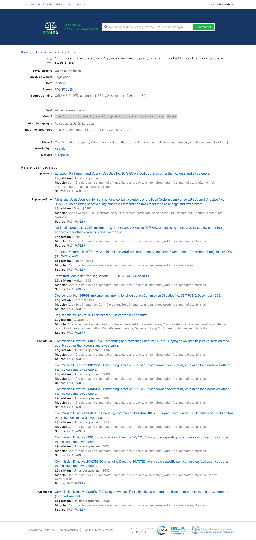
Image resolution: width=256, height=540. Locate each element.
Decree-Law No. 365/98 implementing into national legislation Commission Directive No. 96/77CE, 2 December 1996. (138, 295)
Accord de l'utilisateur (42, 529)
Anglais (60, 148)
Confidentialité (69, 529)
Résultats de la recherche (39, 52)
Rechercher (203, 27)
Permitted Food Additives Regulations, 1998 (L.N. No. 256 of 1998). (102, 276)
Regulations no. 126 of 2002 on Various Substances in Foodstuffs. (101, 315)
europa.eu (62, 155)
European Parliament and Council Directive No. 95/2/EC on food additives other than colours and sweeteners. (132, 173)
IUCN (130, 532)
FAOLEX (67, 89)
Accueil (29, 4)
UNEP (138, 532)
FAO (146, 532)
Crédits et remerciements (97, 529)
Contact (80, 4)
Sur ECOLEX (44, 4)
